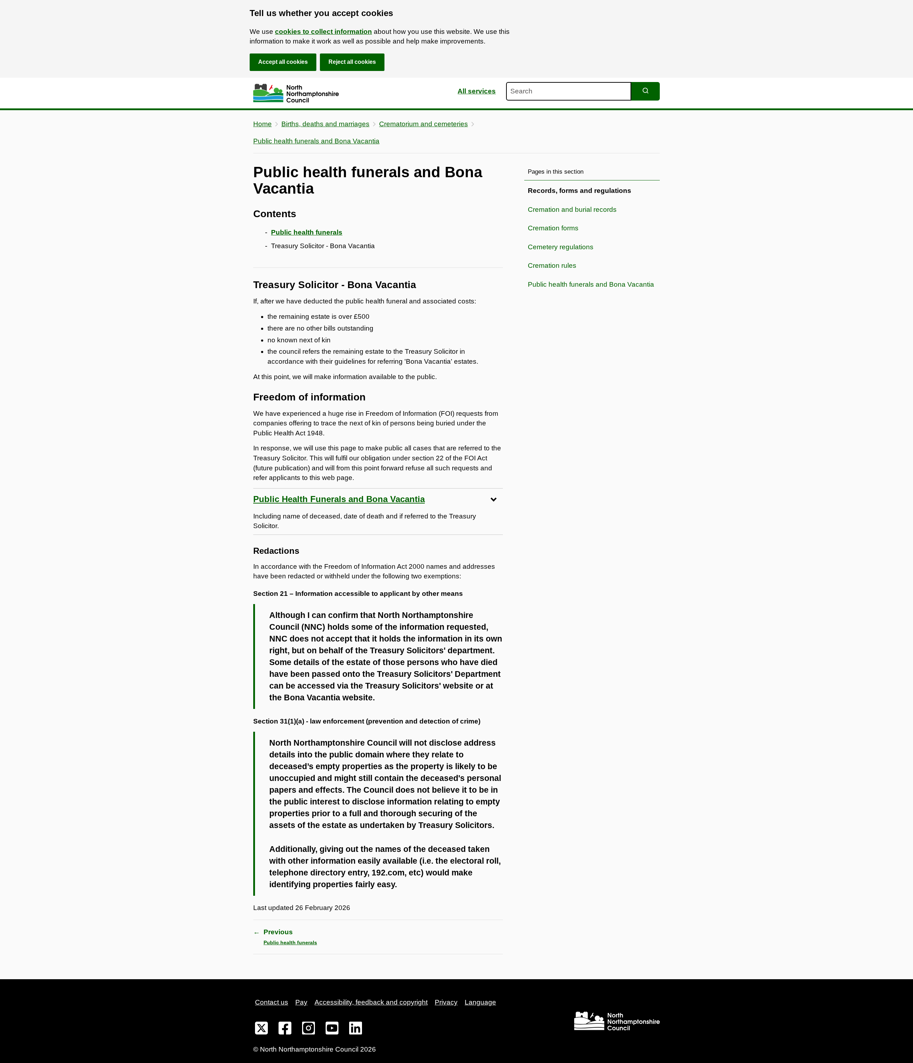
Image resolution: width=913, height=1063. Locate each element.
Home (262, 124)
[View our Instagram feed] (308, 1029)
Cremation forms (553, 228)
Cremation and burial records (572, 209)
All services (477, 91)
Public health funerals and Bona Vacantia (316, 141)
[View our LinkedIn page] (355, 1029)
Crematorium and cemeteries (423, 124)
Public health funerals (306, 232)
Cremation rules (552, 265)
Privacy (446, 1002)
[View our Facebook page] (285, 1029)
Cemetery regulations (560, 247)
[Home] (296, 93)
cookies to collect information (323, 31)
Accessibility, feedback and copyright (371, 1002)
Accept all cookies (283, 62)
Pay (301, 1002)
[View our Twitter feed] (261, 1029)
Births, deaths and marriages (325, 124)
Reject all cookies (352, 62)
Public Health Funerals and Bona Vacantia (339, 499)
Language (480, 1002)
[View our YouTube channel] (332, 1029)
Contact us (271, 1002)
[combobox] (568, 91)
